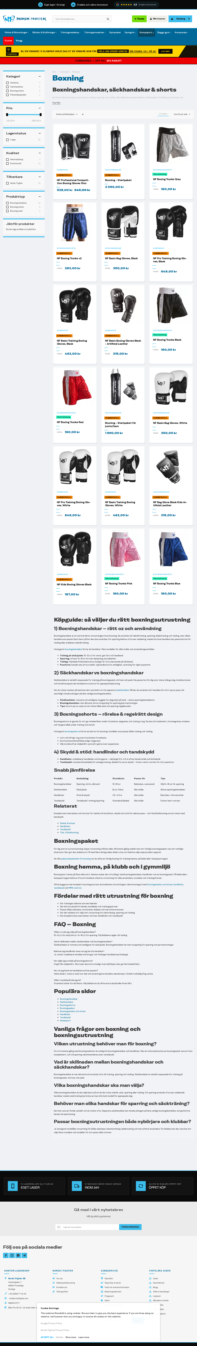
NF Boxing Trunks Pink (118, 583)
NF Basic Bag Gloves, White (170, 423)
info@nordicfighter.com (18, 1298)
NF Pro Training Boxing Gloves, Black (170, 260)
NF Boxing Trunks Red (70, 422)
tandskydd (59, 887)
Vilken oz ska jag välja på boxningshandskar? (75, 932)
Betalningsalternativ (113, 1291)
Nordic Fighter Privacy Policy (55, 1330)
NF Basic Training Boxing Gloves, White (120, 504)
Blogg (155, 1287)
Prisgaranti (109, 1296)
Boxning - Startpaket (118, 180)
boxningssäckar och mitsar (160, 884)
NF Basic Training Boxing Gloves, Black (72, 342)
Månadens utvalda (161, 1300)
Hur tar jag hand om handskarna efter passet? (76, 970)
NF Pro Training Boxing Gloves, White (73, 504)
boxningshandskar (73, 649)
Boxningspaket (67, 1008)
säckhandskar (122, 690)
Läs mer (165, 51)
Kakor (107, 1300)
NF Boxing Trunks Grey (167, 179)
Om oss (59, 1278)
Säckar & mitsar (67, 823)
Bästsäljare (70, 114)
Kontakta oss (61, 1287)
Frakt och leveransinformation (117, 1287)
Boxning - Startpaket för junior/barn (120, 424)
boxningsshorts (72, 731)
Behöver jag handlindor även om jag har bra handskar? (79, 951)
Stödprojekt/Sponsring (65, 1283)
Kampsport (64, 72)
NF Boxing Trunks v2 (69, 258)
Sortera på (60, 114)
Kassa (140, 18)
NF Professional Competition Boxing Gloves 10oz (73, 181)
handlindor (178, 884)
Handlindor (65, 826)
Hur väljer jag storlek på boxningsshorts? (73, 960)
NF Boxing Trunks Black (167, 339)
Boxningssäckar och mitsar (73, 1011)
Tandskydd (65, 829)
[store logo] (24, 19)
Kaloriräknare (158, 1283)
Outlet (155, 1278)
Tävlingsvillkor (62, 1291)
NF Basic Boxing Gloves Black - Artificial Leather (123, 342)
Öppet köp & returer (113, 1283)
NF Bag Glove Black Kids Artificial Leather (170, 504)
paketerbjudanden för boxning (76, 858)
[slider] (7, 114)
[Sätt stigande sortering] (83, 114)
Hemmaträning (159, 174)
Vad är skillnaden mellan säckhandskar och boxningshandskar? (83, 941)
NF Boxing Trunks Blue (166, 583)
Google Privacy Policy (51, 1323)
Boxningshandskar (69, 999)
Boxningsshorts (162, 170)
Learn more (83, 1337)
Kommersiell (64, 175)
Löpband (157, 1296)
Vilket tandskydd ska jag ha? (67, 980)
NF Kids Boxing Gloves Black (74, 584)
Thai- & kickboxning (69, 832)
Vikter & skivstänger (161, 1291)
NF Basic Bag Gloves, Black (121, 258)
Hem (54, 72)
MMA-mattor (75, 887)
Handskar (62, 170)
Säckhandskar (113, 170)
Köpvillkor (109, 1278)
